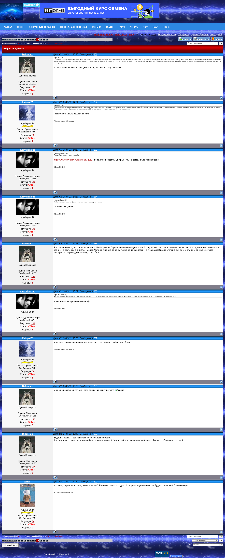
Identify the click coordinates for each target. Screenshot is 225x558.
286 (95, 291)
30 (40, 39)
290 (95, 481)
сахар (27, 481)
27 (31, 39)
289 (95, 434)
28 (34, 39)
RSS (220, 34)
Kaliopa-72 (27, 102)
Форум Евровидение (10, 43)
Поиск (213, 34)
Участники (183, 34)
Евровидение (25, 43)
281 (95, 54)
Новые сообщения (167, 34)
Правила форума (199, 34)
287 (95, 338)
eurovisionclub (27, 150)
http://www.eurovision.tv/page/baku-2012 (73, 160)
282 (95, 102)
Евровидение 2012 (39, 43)
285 (95, 243)
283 (95, 150)
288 (95, 386)
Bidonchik (27, 54)
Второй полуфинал (55, 43)
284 (95, 197)
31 (43, 39)
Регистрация (121, 34)
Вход (131, 34)
